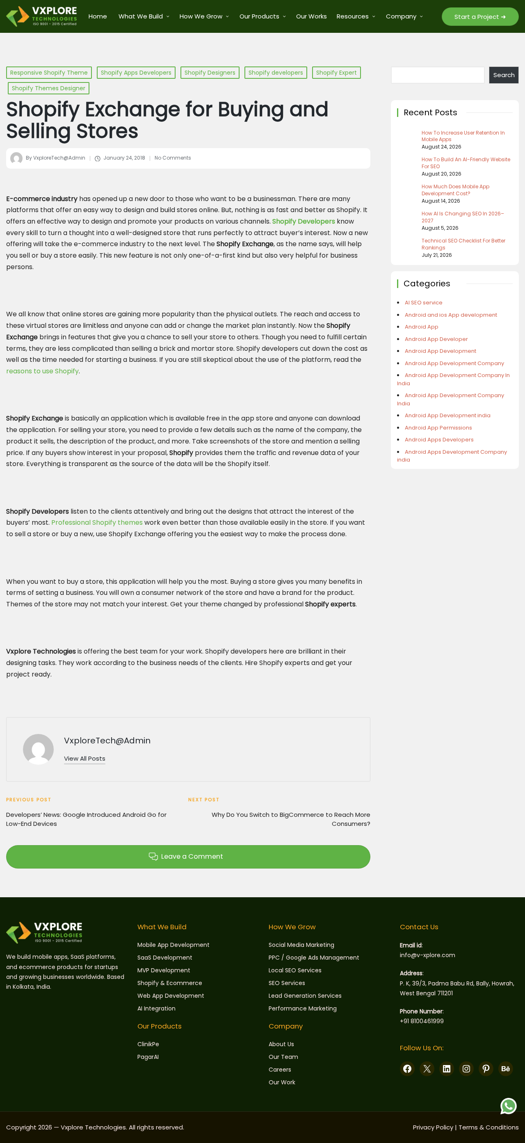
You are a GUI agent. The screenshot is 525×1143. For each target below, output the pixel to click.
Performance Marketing (303, 1008)
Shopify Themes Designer (48, 88)
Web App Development (170, 996)
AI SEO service (424, 302)
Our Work (282, 1082)
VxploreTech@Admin (107, 740)
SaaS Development (164, 957)
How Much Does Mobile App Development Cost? (455, 190)
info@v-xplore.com (427, 955)
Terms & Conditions (489, 1127)
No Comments (173, 157)
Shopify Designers (210, 73)
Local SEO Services (295, 970)
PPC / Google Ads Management (314, 957)
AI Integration (156, 1008)
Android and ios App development (451, 315)
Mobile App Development (173, 945)
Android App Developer (436, 339)
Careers (280, 1069)
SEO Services (287, 983)
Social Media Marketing (301, 945)
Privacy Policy (433, 1127)
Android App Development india (448, 415)
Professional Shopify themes (97, 522)
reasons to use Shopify (42, 371)
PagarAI (148, 1057)
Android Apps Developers (439, 439)
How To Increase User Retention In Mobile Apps (463, 136)
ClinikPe (148, 1044)
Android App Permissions (438, 428)
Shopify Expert (336, 73)
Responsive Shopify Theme (49, 73)
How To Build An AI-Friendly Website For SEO (466, 163)
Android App (421, 327)
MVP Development (163, 970)
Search (504, 75)
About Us (281, 1044)
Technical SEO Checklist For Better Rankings (463, 244)
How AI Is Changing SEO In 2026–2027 (463, 217)
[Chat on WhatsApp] (508, 1106)
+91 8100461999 (422, 1021)
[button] (480, 16)
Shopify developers (276, 73)
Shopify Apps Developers (136, 73)
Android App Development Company (454, 363)
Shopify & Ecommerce (169, 983)
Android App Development (440, 351)
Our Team (283, 1057)
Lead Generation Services (305, 996)
